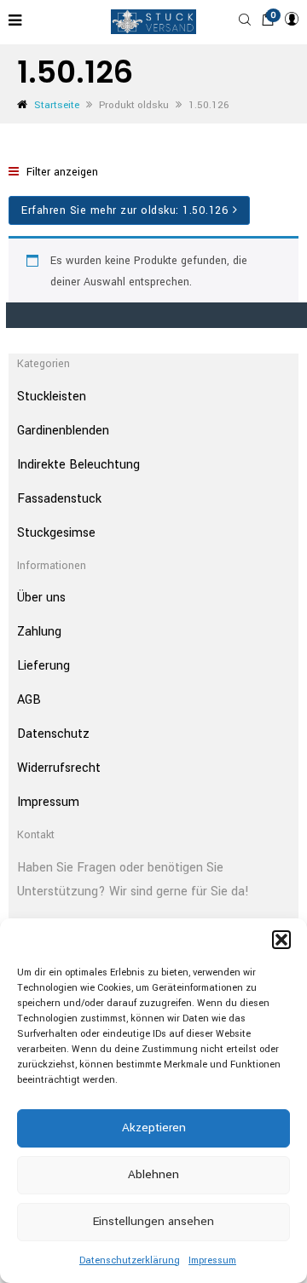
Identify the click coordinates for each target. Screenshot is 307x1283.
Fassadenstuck (59, 499)
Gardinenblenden (63, 431)
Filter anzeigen (60, 172)
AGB (29, 700)
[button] (281, 939)
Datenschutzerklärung (129, 1260)
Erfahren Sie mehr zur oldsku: (125, 210)
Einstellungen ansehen (153, 1221)
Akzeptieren (154, 1127)
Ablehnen (153, 1174)
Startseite (56, 105)
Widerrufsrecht (59, 768)
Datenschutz (53, 734)
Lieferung (43, 666)
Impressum (212, 1260)
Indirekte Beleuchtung (78, 465)
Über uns (41, 598)
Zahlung (39, 632)
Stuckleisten (51, 397)
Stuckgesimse (56, 533)
